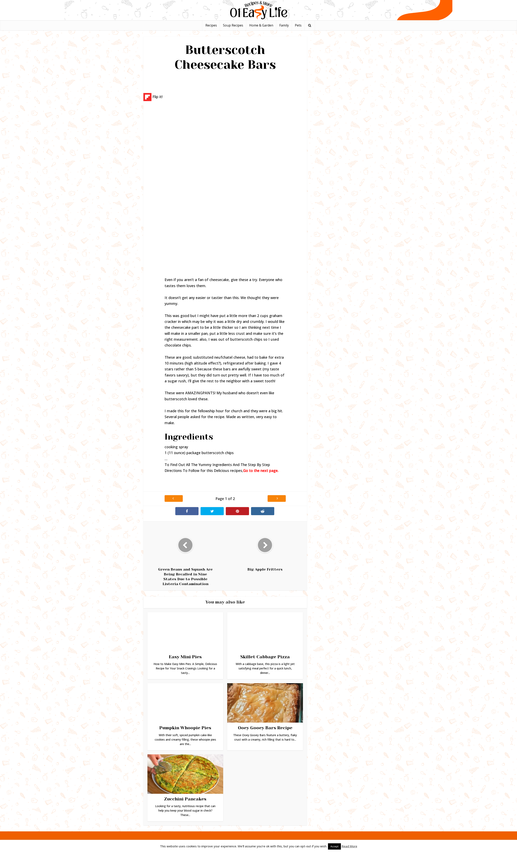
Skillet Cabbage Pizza (265, 656)
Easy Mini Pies (185, 656)
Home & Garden (261, 25)
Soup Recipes (233, 25)
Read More (349, 846)
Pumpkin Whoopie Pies (185, 727)
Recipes (211, 25)
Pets (298, 25)
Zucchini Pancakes (185, 798)
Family (284, 25)
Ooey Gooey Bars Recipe (265, 727)
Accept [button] (334, 846)
